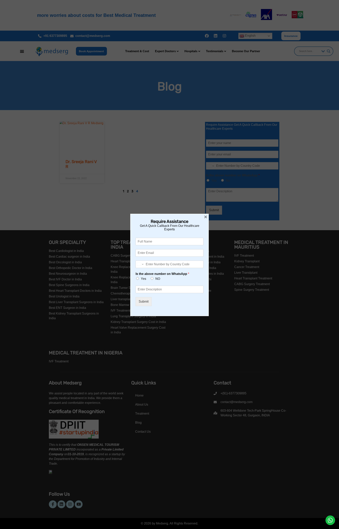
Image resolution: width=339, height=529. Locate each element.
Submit (144, 301)
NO (157, 278)
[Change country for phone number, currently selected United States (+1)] (140, 264)
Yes (143, 278)
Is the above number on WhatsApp (162, 273)
